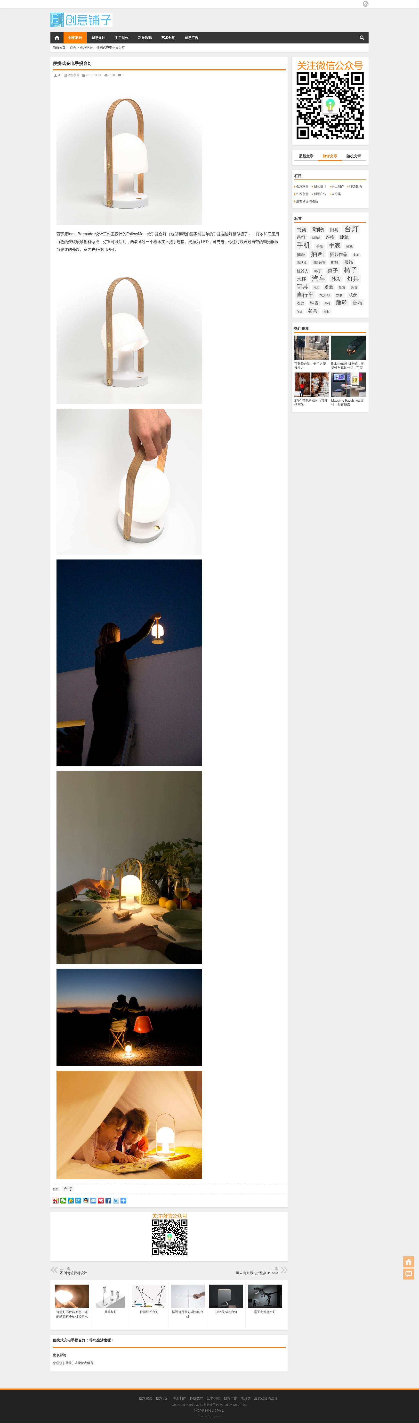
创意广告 (191, 38)
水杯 (301, 279)
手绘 (319, 246)
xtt (59, 75)
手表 (334, 245)
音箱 (357, 302)
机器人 (302, 271)
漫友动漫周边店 (307, 201)
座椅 (330, 237)
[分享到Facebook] (108, 1200)
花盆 (353, 295)
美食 (354, 287)
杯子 (318, 271)
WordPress (240, 1404)
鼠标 (326, 311)
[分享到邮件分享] (93, 1200)
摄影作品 (338, 254)
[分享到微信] (63, 1200)
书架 (301, 229)
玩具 (302, 286)
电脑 (316, 287)
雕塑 (341, 303)
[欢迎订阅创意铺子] (366, 4)
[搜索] (362, 37)
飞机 (299, 311)
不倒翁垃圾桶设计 (73, 1273)
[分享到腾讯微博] (78, 1200)
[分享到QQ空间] (71, 1200)
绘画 (342, 287)
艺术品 (324, 295)
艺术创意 (168, 38)
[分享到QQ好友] (86, 1200)
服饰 (348, 262)
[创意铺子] (81, 14)
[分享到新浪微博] (56, 1200)
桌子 (332, 271)
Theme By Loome (209, 1416)
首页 (57, 37)
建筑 (344, 237)
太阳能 (315, 237)
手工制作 (122, 38)
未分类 (336, 194)
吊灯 (301, 237)
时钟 (334, 262)
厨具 (334, 230)
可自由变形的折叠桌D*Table (257, 1273)
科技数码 (145, 38)
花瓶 (339, 295)
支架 (356, 255)
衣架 (300, 303)
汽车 (318, 278)
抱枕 (349, 246)
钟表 (314, 303)
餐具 (313, 310)
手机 (303, 245)
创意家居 (75, 38)
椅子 (350, 270)
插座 (301, 254)
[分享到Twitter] (116, 1200)
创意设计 (98, 38)
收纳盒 (302, 262)
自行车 (305, 295)
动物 (318, 229)
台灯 (351, 229)
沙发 (336, 279)
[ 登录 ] (68, 1363)
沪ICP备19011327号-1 (209, 1410)
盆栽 (329, 287)
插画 (317, 253)
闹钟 (327, 303)
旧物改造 (319, 262)
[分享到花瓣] (101, 1200)
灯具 (353, 278)
